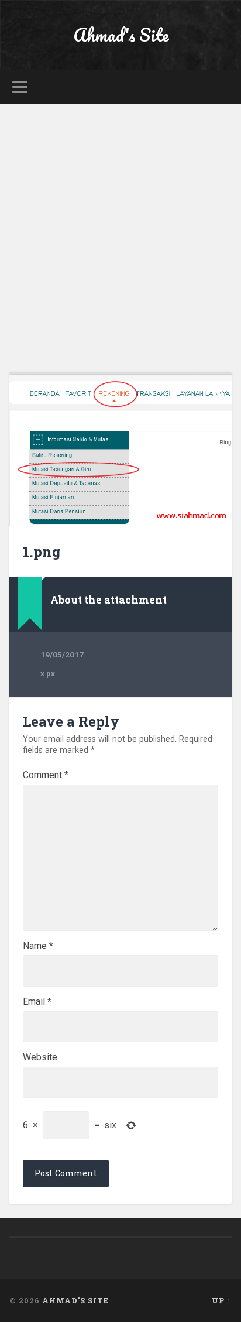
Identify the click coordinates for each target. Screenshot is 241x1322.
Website (40, 1057)
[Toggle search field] (222, 87)
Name (38, 946)
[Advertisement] (120, 230)
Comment (45, 775)
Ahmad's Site (120, 34)
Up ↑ (222, 1300)
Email (37, 1001)
